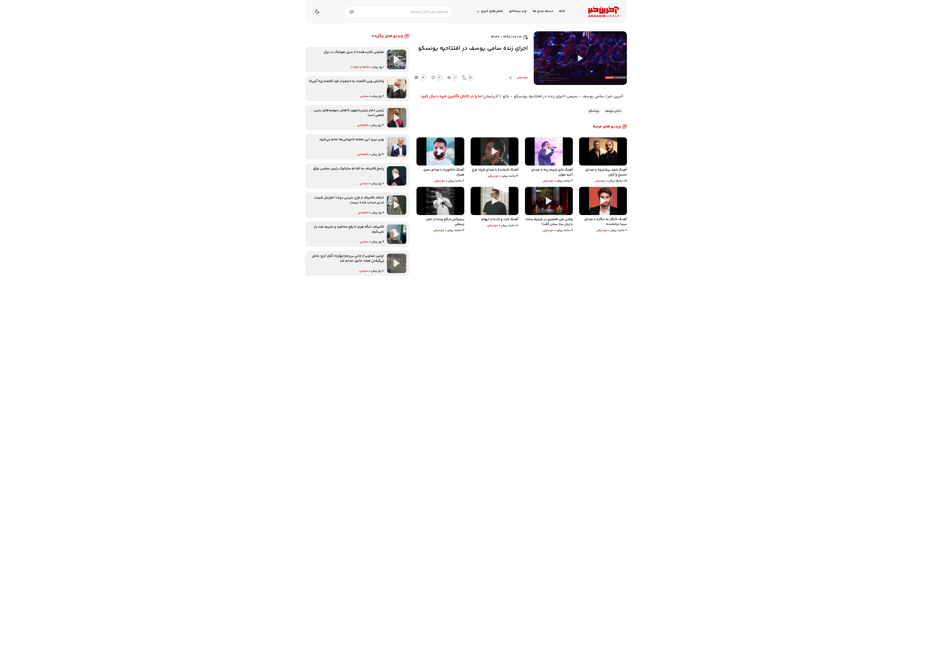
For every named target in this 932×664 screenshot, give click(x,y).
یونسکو (594, 111)
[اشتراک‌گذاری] (510, 78)
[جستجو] (352, 12)
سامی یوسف (613, 111)
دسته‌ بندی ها (543, 11)
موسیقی (522, 77)
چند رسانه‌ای (518, 11)
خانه (562, 11)
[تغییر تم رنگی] (317, 11)
